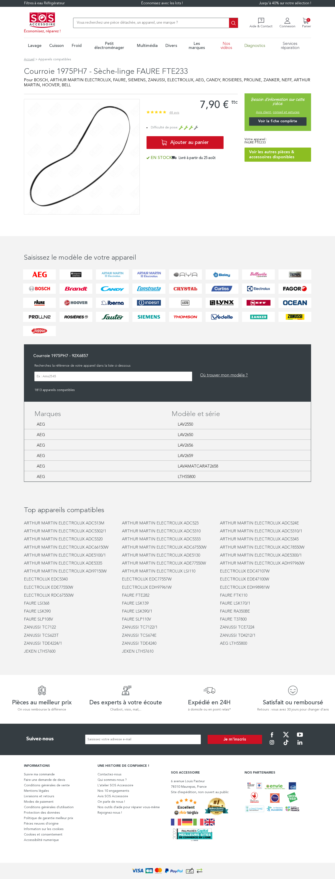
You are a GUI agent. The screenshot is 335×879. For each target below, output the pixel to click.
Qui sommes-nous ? (112, 780)
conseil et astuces (286, 112)
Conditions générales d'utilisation (49, 807)
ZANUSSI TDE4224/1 (43, 643)
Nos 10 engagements (113, 790)
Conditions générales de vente (47, 785)
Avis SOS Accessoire (113, 796)
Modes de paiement (39, 801)
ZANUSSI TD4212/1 (237, 636)
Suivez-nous (40, 738)
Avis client (263, 112)
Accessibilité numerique (41, 840)
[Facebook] (272, 737)
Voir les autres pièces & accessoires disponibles (271, 154)
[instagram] (272, 745)
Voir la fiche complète (277, 121)
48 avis (174, 112)
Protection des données (42, 812)
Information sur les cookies (44, 829)
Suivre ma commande (39, 774)
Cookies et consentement (43, 834)
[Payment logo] (167, 871)
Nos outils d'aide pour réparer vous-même (129, 807)
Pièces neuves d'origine (41, 823)
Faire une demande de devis (44, 780)
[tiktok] (286, 745)
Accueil (29, 59)
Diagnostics (254, 46)
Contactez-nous (109, 774)
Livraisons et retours (39, 796)
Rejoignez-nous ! (110, 812)
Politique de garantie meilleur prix (48, 818)
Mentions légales (36, 790)
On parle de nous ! (111, 801)
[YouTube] (300, 737)
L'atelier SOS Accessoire (115, 785)
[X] (286, 737)
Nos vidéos (226, 46)
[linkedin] (300, 745)
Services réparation (290, 46)
